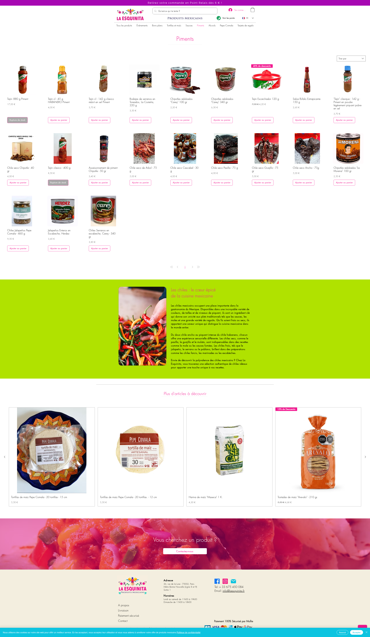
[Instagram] (225, 581)
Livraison (123, 610)
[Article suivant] (365, 457)
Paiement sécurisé (128, 615)
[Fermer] (366, 632)
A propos (123, 605)
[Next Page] (192, 267)
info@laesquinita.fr (234, 591)
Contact (122, 621)
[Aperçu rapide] (21, 79)
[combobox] (351, 58)
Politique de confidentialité (188, 632)
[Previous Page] (177, 267)
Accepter (357, 632)
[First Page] (171, 267)
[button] (252, 9)
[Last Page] (198, 267)
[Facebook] (217, 581)
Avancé (342, 632)
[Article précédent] (4, 457)
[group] (185, 457)
